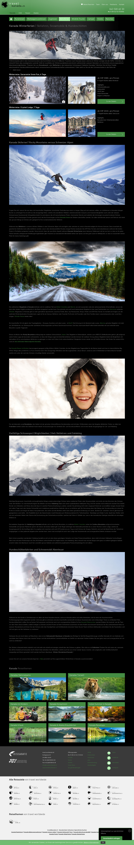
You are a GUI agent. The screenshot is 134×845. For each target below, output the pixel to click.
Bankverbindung (92, 762)
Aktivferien (64, 19)
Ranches (109, 19)
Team (98, 4)
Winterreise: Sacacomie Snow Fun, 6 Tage (27, 75)
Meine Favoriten (88, 4)
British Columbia (62, 307)
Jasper (64, 334)
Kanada (12, 13)
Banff (70, 323)
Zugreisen (53, 19)
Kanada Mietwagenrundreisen (32, 832)
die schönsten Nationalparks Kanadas (28, 341)
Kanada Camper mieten (49, 832)
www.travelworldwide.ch (49, 767)
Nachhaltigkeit (92, 765)
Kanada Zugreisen (96, 832)
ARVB (89, 752)
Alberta (72, 307)
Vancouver (112, 309)
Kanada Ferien (65, 217)
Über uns (105, 4)
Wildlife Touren (78, 19)
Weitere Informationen (91, 842)
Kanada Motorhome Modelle (82, 832)
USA (20, 13)
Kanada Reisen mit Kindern (20, 348)
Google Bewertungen (74, 767)
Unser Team (71, 765)
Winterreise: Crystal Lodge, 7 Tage (24, 108)
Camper (91, 19)
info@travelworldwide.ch (49, 765)
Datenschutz (91, 755)
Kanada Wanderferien (78, 834)
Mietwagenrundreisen (36, 19)
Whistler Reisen (19, 316)
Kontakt (121, 4)
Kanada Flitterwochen (88, 622)
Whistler (12, 312)
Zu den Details (111, 101)
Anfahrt (70, 762)
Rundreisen (19, 19)
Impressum (91, 757)
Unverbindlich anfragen (111, 838)
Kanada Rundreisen (17, 832)
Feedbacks (113, 4)
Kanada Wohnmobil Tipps (65, 832)
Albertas (102, 323)
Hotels (100, 19)
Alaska (36, 13)
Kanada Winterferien (65, 834)
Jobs (89, 760)
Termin (70, 760)
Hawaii (27, 13)
